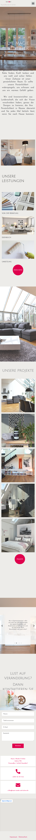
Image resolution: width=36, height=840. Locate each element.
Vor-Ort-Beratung (10, 213)
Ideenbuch (6, 237)
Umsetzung (7, 262)
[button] (33, 3)
